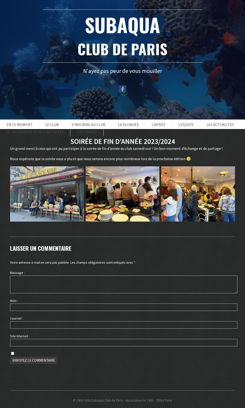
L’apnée (159, 124)
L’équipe (186, 124)
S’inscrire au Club (88, 124)
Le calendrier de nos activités (35, 131)
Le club (52, 124)
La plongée (128, 124)
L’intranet (87, 131)
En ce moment (19, 124)
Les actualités (220, 124)
